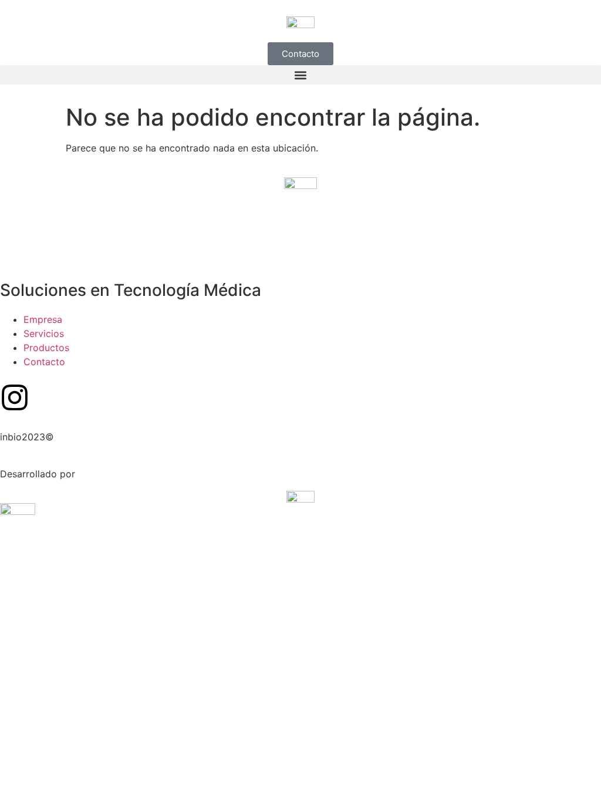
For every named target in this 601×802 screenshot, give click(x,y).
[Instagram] (14, 397)
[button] (300, 75)
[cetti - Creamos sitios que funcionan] (300, 496)
